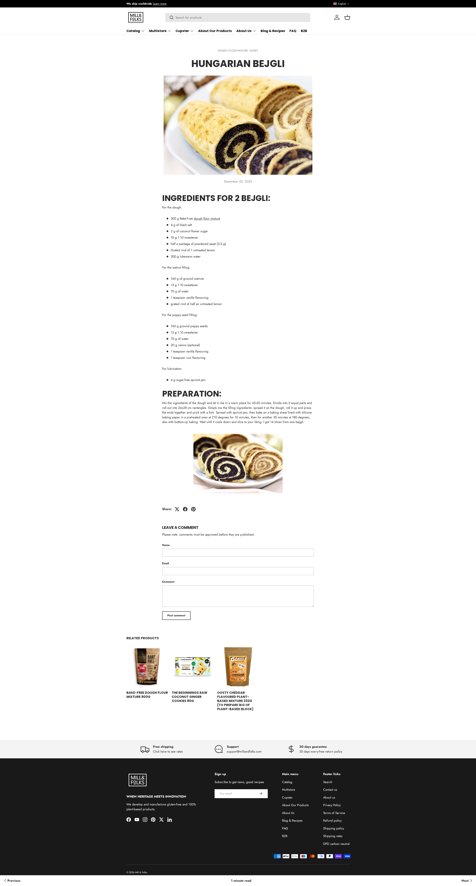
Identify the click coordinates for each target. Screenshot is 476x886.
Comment (168, 582)
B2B (304, 31)
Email (165, 563)
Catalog (133, 31)
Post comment (176, 615)
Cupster (182, 31)
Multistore (157, 31)
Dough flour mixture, (234, 51)
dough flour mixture (207, 218)
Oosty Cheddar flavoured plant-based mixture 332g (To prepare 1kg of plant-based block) (235, 701)
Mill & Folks (141, 872)
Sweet (254, 51)
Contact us (330, 789)
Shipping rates (332, 836)
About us (329, 797)
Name (166, 545)
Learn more (159, 4)
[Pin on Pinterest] (193, 509)
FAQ (293, 31)
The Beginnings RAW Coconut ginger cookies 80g (189, 697)
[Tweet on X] (177, 509)
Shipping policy (333, 828)
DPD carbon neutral (336, 843)
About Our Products (215, 31)
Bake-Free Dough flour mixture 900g (147, 695)
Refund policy (332, 820)
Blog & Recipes (273, 31)
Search (327, 782)
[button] (341, 4)
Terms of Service (334, 812)
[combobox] (238, 17)
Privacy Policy (332, 805)
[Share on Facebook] (185, 509)
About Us (244, 31)
